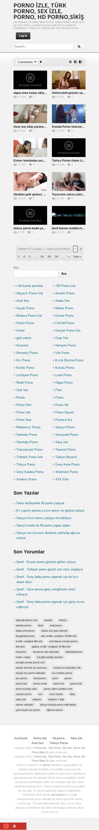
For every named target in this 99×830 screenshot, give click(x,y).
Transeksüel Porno (29, 449)
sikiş (72, 694)
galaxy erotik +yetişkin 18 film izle (51, 646)
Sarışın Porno (64, 427)
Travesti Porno (65, 449)
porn (55, 678)
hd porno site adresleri (46, 651)
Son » (77, 256)
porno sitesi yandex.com (58, 688)
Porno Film (23, 405)
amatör (48, 620)
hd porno (22, 345)
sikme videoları (24, 704)
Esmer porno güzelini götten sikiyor (51, 562)
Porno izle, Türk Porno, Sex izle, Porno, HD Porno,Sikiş (48, 11)
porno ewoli (40, 683)
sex (40, 694)
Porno (59, 397)
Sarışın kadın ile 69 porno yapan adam (43, 525)
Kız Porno (23, 360)
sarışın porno (23, 694)
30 (56, 256)
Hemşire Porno (65, 345)
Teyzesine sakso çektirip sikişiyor (75, 194)
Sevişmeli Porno (66, 434)
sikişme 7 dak (56, 699)
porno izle (76, 683)
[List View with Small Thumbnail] (75, 61)
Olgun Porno (64, 382)
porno (68, 678)
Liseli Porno (63, 375)
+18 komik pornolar (29, 286)
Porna (20, 397)
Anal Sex (22, 301)
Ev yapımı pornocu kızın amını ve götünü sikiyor (50, 510)
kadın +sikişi (23, 657)
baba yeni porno (25, 630)
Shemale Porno (27, 442)
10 (42, 256)
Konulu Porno (64, 368)
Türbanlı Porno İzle (29, 457)
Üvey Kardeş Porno (29, 472)
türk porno (57, 794)
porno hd (58, 683)
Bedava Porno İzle (29, 315)
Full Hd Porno (64, 323)
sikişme (36, 699)
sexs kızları (56, 694)
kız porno (21, 678)
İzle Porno (62, 353)
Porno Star (23, 420)
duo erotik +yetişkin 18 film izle (58, 636)
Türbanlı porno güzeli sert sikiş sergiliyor (55, 569)
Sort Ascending (40, 61)
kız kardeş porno (62, 673)
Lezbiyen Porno (27, 375)
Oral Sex (22, 390)
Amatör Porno (64, 293)
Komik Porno (25, 368)
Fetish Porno (25, 323)
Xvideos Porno (26, 479)
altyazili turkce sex (26, 620)
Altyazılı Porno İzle (29, 293)
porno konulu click (26, 688)
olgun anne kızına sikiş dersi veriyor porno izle (44, 93)
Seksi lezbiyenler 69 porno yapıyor (40, 503)
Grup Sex (61, 338)
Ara (15, 267)
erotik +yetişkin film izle (29, 641)
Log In (23, 35)
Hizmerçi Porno (27, 353)
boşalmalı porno (25, 636)
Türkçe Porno (25, 464)
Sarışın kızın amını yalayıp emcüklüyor (43, 518)
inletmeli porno (74, 651)
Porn (58, 390)
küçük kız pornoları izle (67, 667)
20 (49, 256)
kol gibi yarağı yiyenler (50, 657)
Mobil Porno (24, 382)
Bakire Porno (64, 308)
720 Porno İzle (65, 286)
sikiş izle (21, 699)
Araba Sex (62, 301)
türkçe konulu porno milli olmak (58, 704)
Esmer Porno (64, 315)
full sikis (20, 646)
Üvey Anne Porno (67, 464)
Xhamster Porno (66, 472)
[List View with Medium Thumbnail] (80, 61)
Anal (40, 625)
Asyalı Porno (25, 308)
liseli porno (40, 678)
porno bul (21, 683)
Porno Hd (61, 405)
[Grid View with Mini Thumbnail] (70, 61)
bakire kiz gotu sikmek (54, 630)
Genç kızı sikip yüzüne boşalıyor (35, 126)
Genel (20, 330)
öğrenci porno (55, 710)
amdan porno (23, 625)
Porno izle (23, 412)
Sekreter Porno (26, 434)
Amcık (63, 620)
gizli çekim (23, 338)
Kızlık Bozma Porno (69, 360)
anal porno (56, 625)
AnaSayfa (21, 738)
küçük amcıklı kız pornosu (31, 667)
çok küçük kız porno (28, 710)
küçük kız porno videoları (30, 673)
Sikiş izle (61, 442)
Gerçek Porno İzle (67, 330)
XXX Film (62, 479)
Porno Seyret (64, 412)
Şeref (20, 562)
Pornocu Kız (64, 420)
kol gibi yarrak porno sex (30, 662)
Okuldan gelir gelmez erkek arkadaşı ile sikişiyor (46, 194)
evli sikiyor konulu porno (63, 641)
